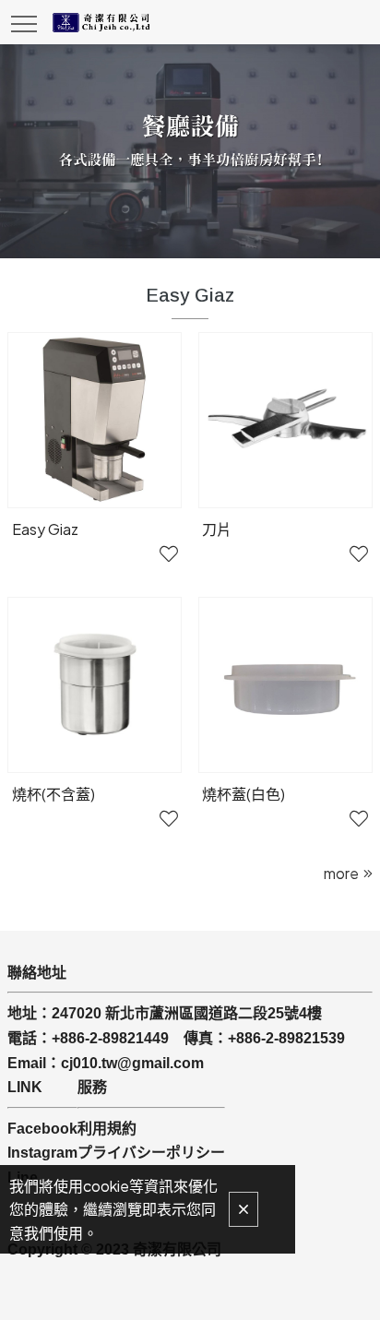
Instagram (42, 1152)
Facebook (42, 1128)
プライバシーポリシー (151, 1152)
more (341, 873)
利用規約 (107, 1128)
